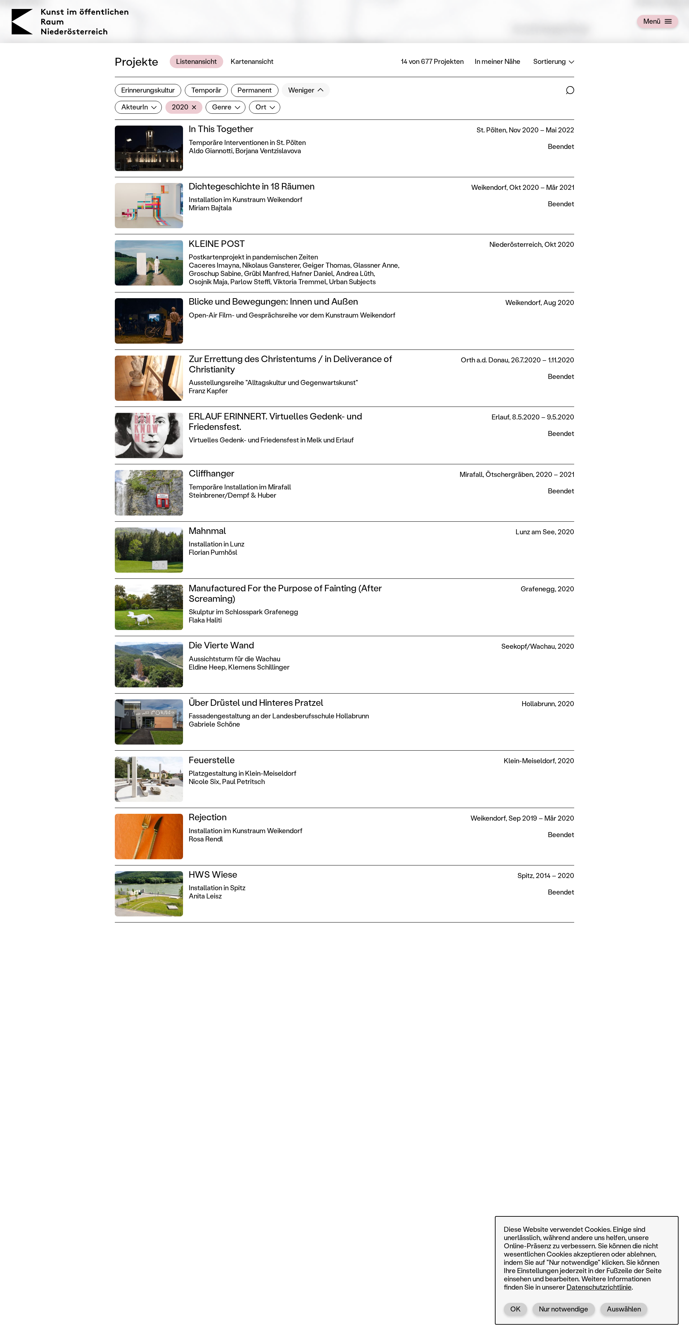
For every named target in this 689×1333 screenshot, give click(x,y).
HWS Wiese (213, 874)
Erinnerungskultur (148, 89)
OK (515, 1308)
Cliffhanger (211, 473)
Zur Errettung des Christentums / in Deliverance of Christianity (290, 364)
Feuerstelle (212, 760)
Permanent (255, 89)
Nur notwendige (563, 1308)
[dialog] (586, 1270)
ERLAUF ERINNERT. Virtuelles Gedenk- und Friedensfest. (275, 421)
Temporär (206, 89)
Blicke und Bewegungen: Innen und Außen (273, 301)
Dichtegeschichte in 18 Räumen (252, 186)
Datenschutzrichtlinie (599, 1286)
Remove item (195, 107)
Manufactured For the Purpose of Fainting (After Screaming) (285, 593)
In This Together (221, 129)
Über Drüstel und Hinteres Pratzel (256, 702)
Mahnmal (207, 530)
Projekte (136, 61)
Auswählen (624, 1308)
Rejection (208, 817)
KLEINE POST (217, 243)
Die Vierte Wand (221, 645)
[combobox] (138, 107)
